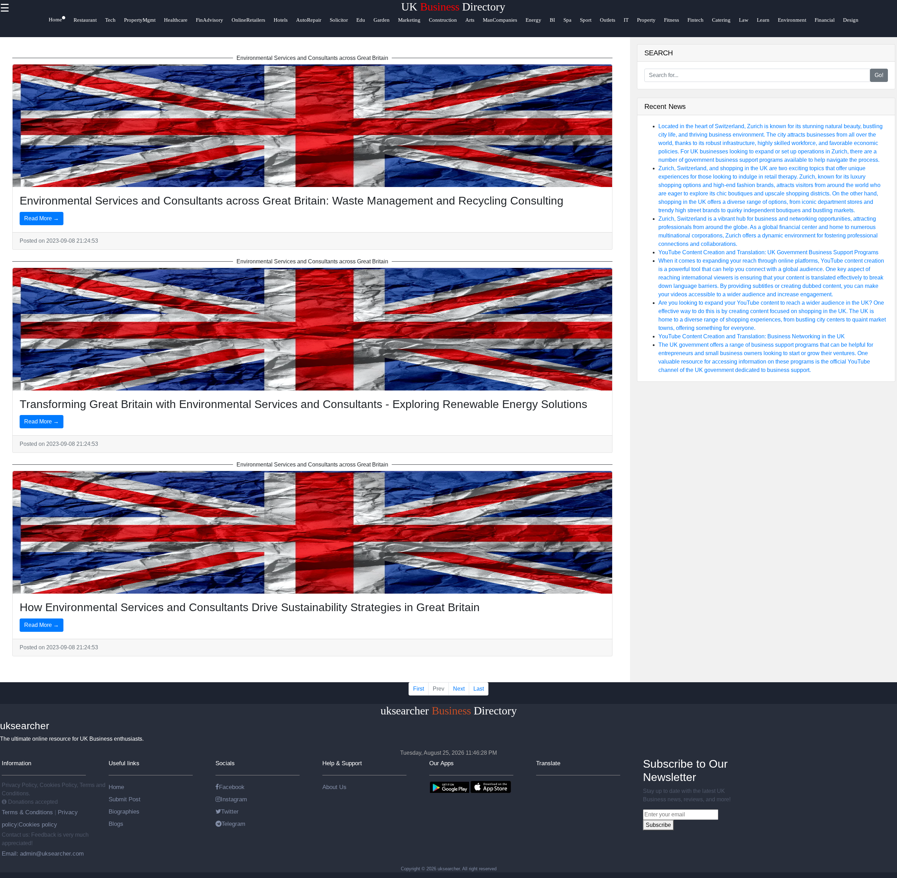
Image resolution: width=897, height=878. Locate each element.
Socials (225, 763)
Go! (879, 75)
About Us (334, 786)
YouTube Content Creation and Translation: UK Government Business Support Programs (768, 252)
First (418, 689)
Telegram (233, 823)
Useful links (124, 763)
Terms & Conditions (28, 812)
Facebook (232, 786)
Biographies (124, 811)
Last (478, 689)
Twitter (230, 811)
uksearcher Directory (449, 710)
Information (16, 763)
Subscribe (658, 825)
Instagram (234, 799)
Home (116, 786)
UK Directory (453, 6)
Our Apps (441, 763)
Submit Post (125, 799)
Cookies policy (38, 824)
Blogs (116, 823)
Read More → (41, 218)
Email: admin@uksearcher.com (43, 853)
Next (459, 689)
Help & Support (342, 763)
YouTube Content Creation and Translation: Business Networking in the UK (751, 336)
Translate (548, 763)
